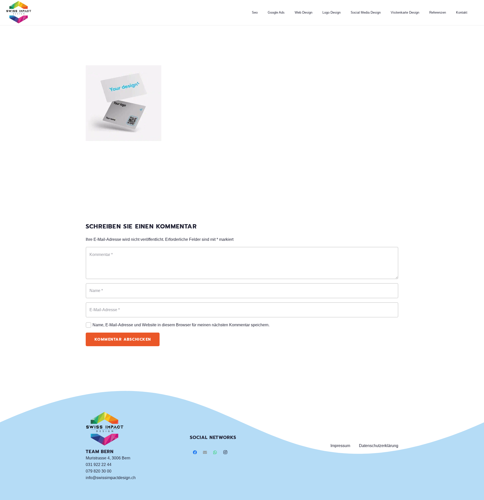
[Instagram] (225, 452)
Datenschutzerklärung (378, 446)
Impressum (340, 446)
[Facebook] (195, 452)
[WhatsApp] (215, 452)
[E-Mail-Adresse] (205, 452)
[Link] (18, 12)
